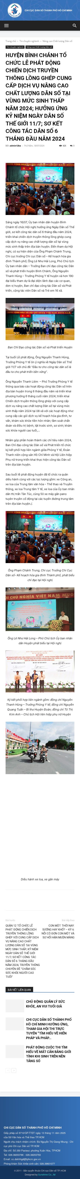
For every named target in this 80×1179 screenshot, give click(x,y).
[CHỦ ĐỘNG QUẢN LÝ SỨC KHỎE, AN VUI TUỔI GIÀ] (15, 1005)
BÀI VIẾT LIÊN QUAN (19, 989)
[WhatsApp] (35, 154)
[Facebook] (9, 154)
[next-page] (14, 1070)
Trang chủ (11, 41)
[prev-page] (8, 1070)
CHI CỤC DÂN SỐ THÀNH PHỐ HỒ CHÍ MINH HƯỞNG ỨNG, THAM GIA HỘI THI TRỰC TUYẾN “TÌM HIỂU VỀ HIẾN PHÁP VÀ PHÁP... (49, 1029)
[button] (6, 26)
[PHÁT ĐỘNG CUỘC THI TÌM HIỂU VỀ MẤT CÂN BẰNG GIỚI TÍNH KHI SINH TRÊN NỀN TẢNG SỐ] (15, 1051)
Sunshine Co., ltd (46, 1174)
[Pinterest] (26, 154)
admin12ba (15, 145)
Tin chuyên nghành (29, 41)
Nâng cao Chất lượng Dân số (57, 41)
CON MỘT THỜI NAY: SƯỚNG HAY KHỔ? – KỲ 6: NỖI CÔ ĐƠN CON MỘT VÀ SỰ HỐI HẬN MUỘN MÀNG (58, 931)
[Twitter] (18, 154)
